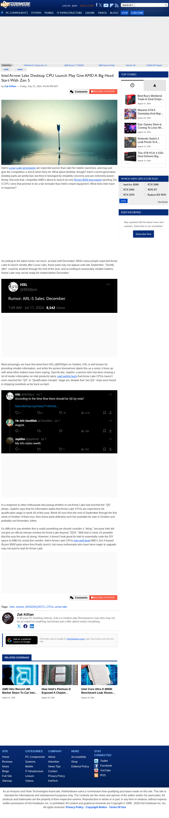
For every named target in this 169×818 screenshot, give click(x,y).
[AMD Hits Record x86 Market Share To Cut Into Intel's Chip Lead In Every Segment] (20, 675)
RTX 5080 (153, 184)
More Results (163, 202)
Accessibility (78, 756)
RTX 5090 (128, 189)
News (20, 69)
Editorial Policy (80, 766)
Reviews (7, 761)
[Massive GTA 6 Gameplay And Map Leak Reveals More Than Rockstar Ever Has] (130, 114)
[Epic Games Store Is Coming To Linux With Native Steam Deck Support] (130, 128)
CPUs (50, 606)
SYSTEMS (36, 12)
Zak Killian (25, 614)
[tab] (132, 85)
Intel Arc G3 (130, 65)
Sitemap (7, 780)
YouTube (105, 770)
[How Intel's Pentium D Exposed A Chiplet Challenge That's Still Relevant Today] (60, 675)
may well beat (82, 540)
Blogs (5, 771)
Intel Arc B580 (131, 184)
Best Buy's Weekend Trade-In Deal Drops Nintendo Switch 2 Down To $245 (150, 97)
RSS (103, 775)
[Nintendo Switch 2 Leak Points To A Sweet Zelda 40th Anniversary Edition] (130, 142)
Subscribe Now (143, 234)
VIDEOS (102, 12)
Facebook (106, 765)
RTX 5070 (128, 194)
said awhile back (67, 376)
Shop (124, 12)
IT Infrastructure (34, 771)
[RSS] (117, 5)
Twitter (104, 760)
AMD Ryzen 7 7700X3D (74, 65)
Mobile (29, 766)
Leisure (29, 776)
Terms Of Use (117, 807)
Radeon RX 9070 (156, 194)
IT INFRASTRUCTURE (69, 12)
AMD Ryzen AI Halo (107, 65)
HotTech (53, 780)
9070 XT (152, 189)
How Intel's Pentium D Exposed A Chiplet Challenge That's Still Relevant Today (56, 691)
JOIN (74, 5)
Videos (29, 780)
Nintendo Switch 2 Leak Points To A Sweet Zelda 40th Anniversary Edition (149, 140)
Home (5, 756)
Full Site (7, 776)
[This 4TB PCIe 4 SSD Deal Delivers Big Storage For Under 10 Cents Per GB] (130, 156)
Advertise (53, 761)
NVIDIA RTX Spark (154, 65)
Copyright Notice (96, 807)
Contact (52, 771)
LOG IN (66, 5)
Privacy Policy (56, 776)
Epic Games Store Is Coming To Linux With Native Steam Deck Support (150, 126)
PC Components (35, 756)
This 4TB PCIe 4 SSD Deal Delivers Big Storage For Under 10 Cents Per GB (150, 155)
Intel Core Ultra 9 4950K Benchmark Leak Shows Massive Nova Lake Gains (98, 691)
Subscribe (137, 12)
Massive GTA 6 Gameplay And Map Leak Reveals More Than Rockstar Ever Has (149, 112)
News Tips (54, 766)
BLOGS (114, 12)
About (51, 756)
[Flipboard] (112, 5)
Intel (12, 606)
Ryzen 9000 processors (88, 179)
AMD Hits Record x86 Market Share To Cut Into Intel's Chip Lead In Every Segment (19, 691)
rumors (20, 606)
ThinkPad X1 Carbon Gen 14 (35, 65)
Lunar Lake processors (22, 168)
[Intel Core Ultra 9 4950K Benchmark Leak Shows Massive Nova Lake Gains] (99, 675)
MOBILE (49, 12)
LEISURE (90, 12)
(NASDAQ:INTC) (35, 606)
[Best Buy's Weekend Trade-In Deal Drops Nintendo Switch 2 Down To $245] (130, 99)
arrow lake (61, 606)
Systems (30, 761)
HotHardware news (76, 639)
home (6, 69)
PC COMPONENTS (17, 12)
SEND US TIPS (87, 5)
